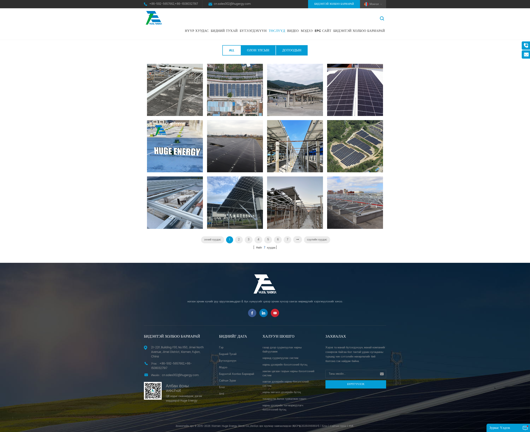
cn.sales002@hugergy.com (232, 4)
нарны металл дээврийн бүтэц (282, 392)
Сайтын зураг (227, 381)
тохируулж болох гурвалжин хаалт (284, 399)
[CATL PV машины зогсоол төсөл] (295, 90)
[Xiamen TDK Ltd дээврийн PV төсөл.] (175, 90)
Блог (325, 426)
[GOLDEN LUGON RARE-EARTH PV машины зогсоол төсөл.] (235, 90)
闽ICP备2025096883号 (306, 426)
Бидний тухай (224, 31)
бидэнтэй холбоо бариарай (359, 31)
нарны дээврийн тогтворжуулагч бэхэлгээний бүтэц (283, 407)
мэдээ (307, 31)
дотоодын (291, 50)
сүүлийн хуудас (317, 240)
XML (351, 426)
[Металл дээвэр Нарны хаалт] (355, 90)
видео (293, 31)
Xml (221, 394)
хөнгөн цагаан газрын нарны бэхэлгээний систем (288, 373)
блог (222, 387)
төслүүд (277, 31)
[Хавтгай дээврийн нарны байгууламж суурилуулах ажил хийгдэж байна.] (175, 146)
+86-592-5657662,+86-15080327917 (173, 4)
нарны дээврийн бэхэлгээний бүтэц (285, 365)
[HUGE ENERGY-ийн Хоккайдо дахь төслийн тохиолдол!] (235, 202)
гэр (221, 347)
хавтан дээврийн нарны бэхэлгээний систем (286, 384)
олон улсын (258, 50)
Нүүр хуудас (197, 31)
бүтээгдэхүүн (227, 361)
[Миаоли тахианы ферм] (295, 146)
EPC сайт (323, 31)
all (231, 50)
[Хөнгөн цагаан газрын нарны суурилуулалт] (235, 146)
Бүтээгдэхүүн (253, 31)
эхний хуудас (212, 240)
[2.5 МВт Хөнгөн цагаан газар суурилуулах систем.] (355, 146)
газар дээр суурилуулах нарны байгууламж (282, 349)
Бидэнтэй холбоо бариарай (334, 4)
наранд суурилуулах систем (280, 358)
